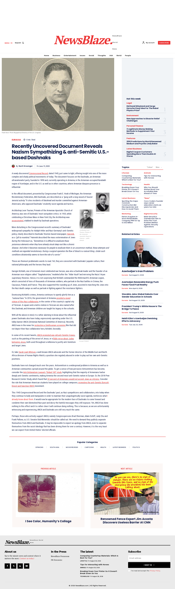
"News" (147, 198)
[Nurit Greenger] (14, 166)
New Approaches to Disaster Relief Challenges (143, 119)
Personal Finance (135, 126)
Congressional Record (38, 173)
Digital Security (150, 214)
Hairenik (70, 234)
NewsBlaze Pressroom (60, 556)
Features (131, 138)
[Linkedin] (20, 566)
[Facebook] (7, 566)
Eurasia (16, 140)
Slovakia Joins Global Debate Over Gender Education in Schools (140, 295)
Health (147, 184)
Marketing (126, 214)
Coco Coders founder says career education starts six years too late (153, 204)
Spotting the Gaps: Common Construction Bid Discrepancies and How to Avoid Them (130, 205)
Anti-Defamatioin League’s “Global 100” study (42, 372)
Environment (133, 115)
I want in (148, 565)
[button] (20, 42)
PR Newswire (56, 560)
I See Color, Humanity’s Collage (48, 521)
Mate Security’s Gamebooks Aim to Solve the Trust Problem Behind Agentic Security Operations (152, 221)
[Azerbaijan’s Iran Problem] (142, 252)
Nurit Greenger (26, 166)
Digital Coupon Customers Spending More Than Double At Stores (141, 154)
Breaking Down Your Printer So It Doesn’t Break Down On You (130, 189)
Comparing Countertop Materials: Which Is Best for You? (131, 178)
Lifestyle (125, 173)
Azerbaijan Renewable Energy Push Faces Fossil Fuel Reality (140, 283)
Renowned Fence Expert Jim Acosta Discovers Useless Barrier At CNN (127, 520)
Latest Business (134, 149)
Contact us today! (27, 558)
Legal (129, 103)
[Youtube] (26, 566)
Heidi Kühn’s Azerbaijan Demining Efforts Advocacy (139, 319)
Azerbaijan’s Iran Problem (138, 271)
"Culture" (150, 167)
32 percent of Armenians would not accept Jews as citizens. (73, 379)
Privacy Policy (155, 571)
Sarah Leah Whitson (27, 352)
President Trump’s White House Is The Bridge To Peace (142, 307)
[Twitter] (13, 566)
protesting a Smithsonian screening (50, 325)
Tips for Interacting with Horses (152, 177)
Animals (147, 173)
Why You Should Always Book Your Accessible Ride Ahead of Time (151, 190)
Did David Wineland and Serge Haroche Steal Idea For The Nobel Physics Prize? (142, 108)
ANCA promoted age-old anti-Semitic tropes (56, 335)
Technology (127, 184)
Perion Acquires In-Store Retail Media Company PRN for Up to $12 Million (131, 219)
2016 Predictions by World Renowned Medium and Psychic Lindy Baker (144, 142)
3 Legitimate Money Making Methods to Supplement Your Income (141, 131)
